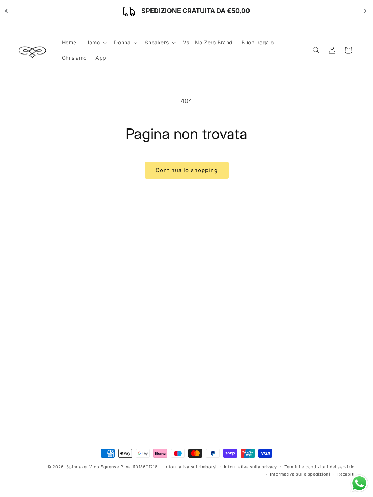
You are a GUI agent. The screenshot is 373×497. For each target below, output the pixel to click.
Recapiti (346, 474)
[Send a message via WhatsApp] (359, 483)
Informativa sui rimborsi (191, 466)
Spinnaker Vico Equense (92, 466)
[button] (95, 42)
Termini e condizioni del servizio (319, 466)
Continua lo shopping (187, 170)
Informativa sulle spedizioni (300, 474)
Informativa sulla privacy (251, 466)
